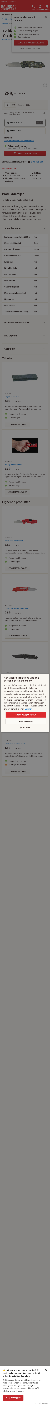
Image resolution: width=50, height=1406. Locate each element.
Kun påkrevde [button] (26, 721)
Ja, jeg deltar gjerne (13, 1398)
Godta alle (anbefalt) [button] (25, 715)
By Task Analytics (42, 1403)
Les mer (28, 709)
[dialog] (25, 703)
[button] (25, 727)
